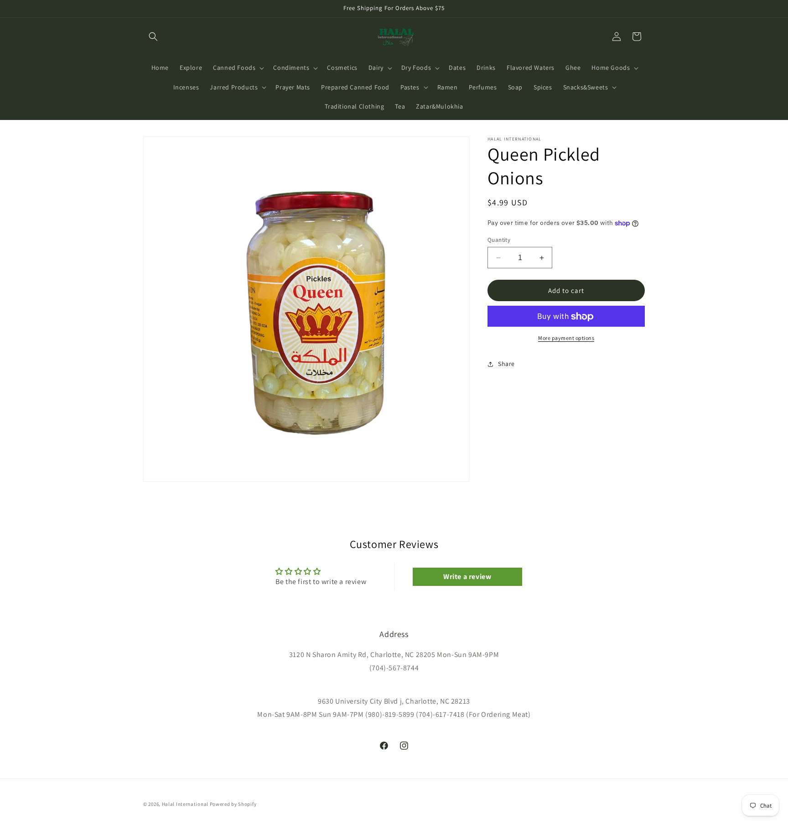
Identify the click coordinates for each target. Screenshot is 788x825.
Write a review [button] (467, 576)
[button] (153, 36)
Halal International (185, 804)
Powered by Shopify (233, 804)
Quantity (498, 240)
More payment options (566, 338)
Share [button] (506, 364)
